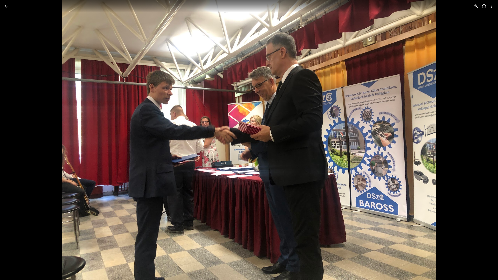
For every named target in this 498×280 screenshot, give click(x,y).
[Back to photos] (6, 6)
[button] (10, 140)
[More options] (492, 6)
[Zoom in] (476, 6)
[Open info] (484, 6)
